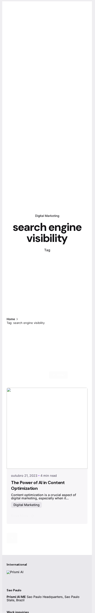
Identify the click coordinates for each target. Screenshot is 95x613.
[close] (56, 300)
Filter (61, 375)
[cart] (72, 26)
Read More (19, 516)
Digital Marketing (47, 216)
